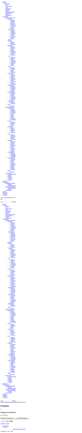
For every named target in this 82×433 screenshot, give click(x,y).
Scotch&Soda (18, 402)
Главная (2, 402)
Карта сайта (6, 425)
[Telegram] (2, 199)
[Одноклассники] (9, 421)
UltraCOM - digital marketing (19, 429)
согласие (15, 418)
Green (7, 423)
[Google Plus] (12, 421)
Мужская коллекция (9, 402)
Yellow (2, 423)
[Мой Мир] (11, 421)
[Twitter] (8, 421)
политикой (3, 419)
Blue (5, 423)
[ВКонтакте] (1, 199)
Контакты (5, 427)
